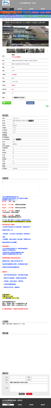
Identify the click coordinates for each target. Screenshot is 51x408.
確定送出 (29, 393)
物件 (13, 19)
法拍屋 (10, 19)
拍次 (3, 78)
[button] (4, 50)
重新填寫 (22, 393)
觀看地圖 (30, 120)
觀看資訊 (18, 139)
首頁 (7, 19)
